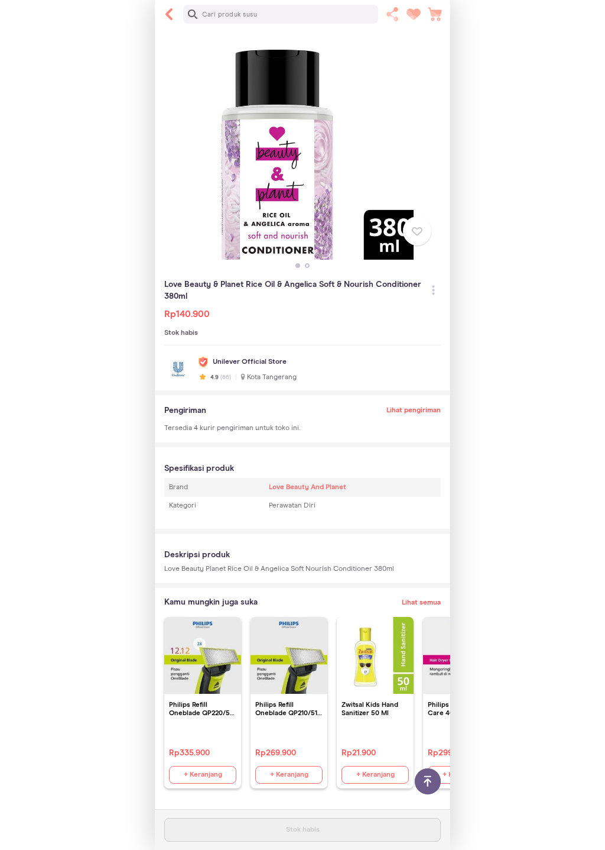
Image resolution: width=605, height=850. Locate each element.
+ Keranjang (203, 774)
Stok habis (303, 829)
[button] (297, 265)
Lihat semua (421, 602)
